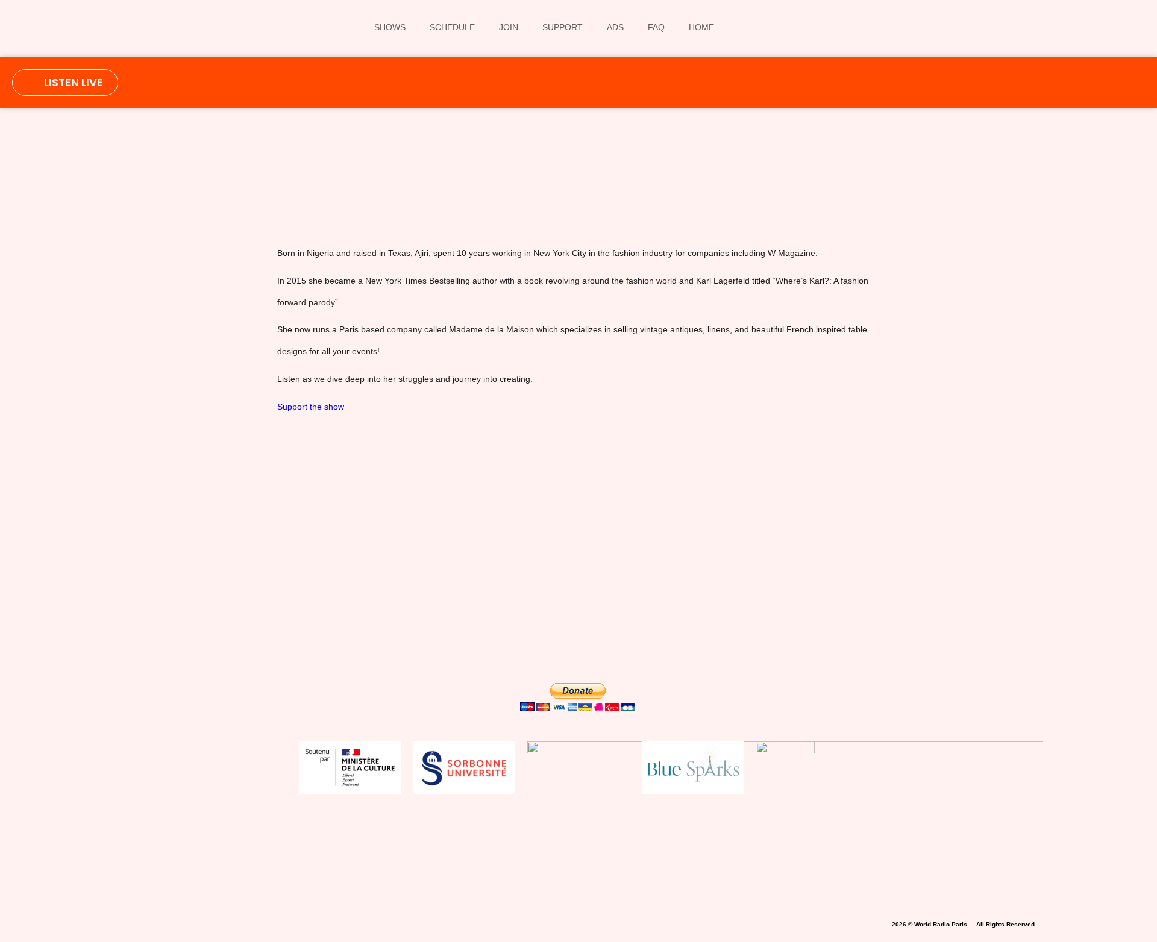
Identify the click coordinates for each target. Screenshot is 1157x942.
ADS (615, 27)
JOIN (508, 27)
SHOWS (390, 27)
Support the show (310, 406)
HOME (701, 27)
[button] (419, 190)
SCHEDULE (452, 27)
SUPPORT (562, 27)
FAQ (656, 27)
